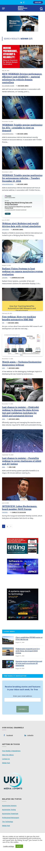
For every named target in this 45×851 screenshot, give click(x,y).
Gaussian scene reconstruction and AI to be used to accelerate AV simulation (29, 663)
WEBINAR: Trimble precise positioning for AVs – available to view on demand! (22, 127)
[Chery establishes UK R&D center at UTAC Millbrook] (8, 640)
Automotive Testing (9, 810)
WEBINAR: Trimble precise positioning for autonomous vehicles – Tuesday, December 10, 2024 (22, 178)
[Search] (41, 8)
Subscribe (38, 2)
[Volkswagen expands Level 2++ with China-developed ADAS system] (8, 652)
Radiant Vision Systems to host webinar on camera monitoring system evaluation (22, 271)
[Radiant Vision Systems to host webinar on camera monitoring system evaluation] (22, 251)
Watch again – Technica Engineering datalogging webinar (21, 363)
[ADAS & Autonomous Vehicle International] (22, 8)
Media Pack (6, 763)
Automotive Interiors (9, 806)
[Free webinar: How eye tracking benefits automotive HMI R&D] (22, 299)
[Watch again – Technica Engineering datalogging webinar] (22, 344)
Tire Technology (7, 822)
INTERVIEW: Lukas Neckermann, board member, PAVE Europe (19, 507)
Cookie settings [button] (8, 846)
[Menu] (3, 8)
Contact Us (6, 759)
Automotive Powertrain (10, 814)
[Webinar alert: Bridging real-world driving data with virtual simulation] (22, 206)
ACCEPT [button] (19, 846)
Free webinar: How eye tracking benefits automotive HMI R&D (19, 318)
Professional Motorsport (10, 818)
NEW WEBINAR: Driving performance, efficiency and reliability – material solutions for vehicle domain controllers (22, 78)
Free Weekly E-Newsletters (11, 751)
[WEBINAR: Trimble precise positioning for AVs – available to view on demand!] (22, 107)
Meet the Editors (8, 755)
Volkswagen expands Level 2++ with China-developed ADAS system (28, 651)
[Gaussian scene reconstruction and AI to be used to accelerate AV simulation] (8, 664)
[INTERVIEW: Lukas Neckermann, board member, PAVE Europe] (22, 488)
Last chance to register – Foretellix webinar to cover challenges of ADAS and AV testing (21, 461)
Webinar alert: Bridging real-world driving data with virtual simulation (21, 225)
